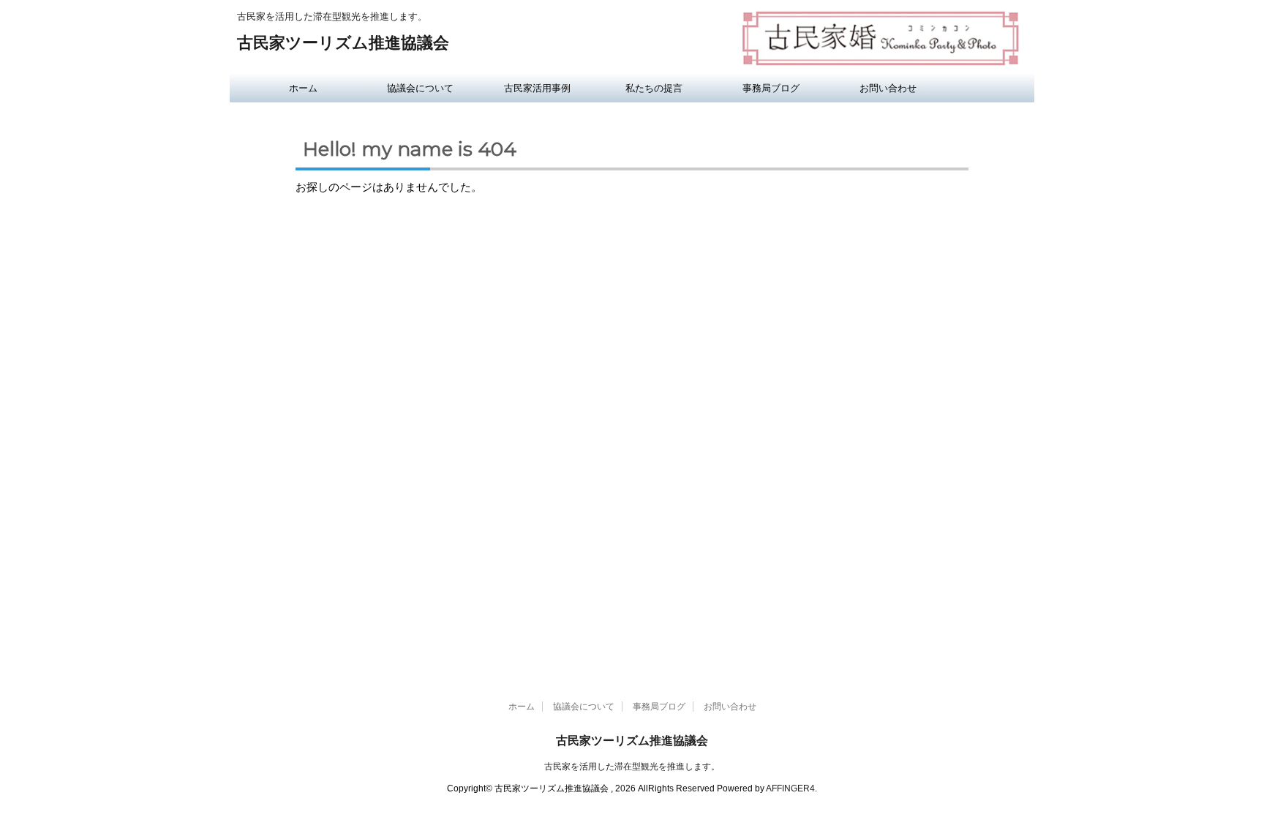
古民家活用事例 (537, 88)
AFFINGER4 (790, 788)
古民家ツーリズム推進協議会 (343, 43)
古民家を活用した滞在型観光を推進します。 (632, 766)
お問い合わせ (888, 88)
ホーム (303, 88)
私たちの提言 (653, 88)
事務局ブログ (771, 88)
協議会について (420, 88)
